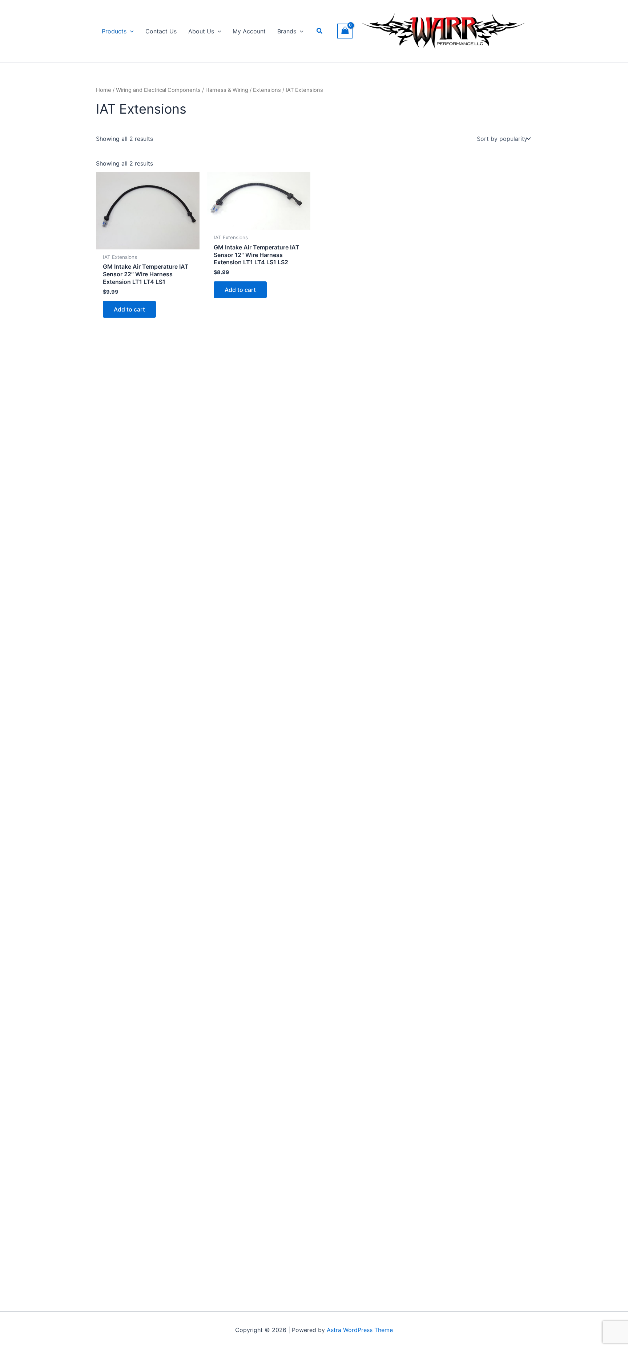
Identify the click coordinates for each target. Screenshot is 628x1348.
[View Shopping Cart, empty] (345, 31)
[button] (130, 31)
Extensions (267, 90)
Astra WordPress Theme (360, 1329)
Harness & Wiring (226, 90)
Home (103, 90)
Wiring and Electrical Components (158, 90)
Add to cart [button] (129, 309)
